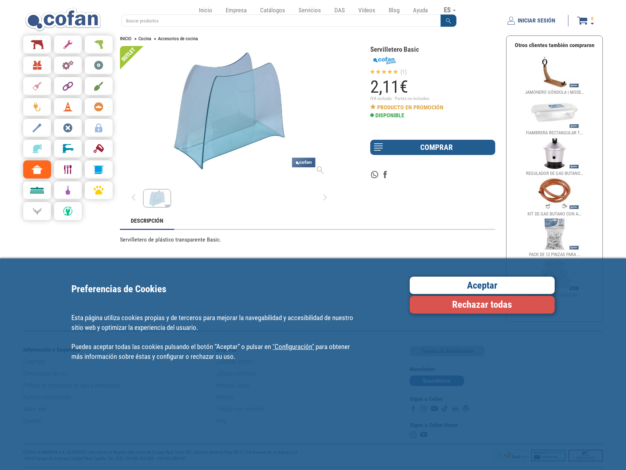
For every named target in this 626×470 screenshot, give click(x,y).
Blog (394, 10)
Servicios (310, 10)
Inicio (205, 10)
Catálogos (272, 10)
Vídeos (366, 10)
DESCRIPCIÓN (147, 220)
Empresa (236, 10)
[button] (448, 20)
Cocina (144, 38)
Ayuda (420, 10)
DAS (339, 10)
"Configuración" (293, 346)
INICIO (126, 38)
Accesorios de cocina (178, 38)
